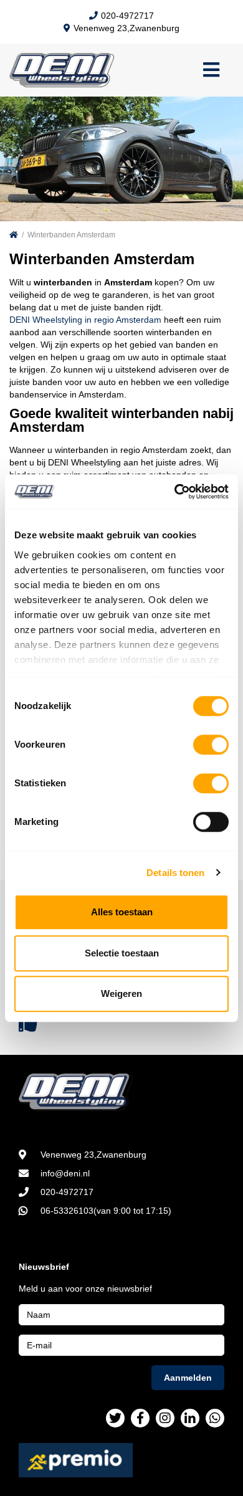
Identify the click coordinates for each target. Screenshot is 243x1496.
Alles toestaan (122, 912)
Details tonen (175, 872)
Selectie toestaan (122, 953)
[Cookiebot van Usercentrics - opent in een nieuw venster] (175, 492)
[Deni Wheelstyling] (121, 1092)
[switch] (211, 745)
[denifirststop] (115, 1418)
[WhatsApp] (215, 1418)
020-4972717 (127, 16)
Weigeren (121, 993)
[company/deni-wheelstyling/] (190, 1418)
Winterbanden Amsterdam (71, 235)
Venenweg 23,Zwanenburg (126, 28)
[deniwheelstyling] (140, 1418)
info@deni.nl (65, 1173)
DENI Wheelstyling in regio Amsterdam (85, 320)
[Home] (13, 234)
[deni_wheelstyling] (165, 1418)
